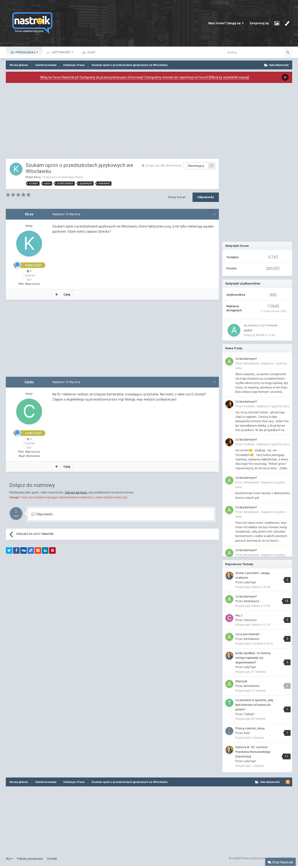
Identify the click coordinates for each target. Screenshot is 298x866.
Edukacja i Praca (72, 177)
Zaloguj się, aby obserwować (163, 165)
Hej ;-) (238, 615)
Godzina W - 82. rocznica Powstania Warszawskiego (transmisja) (252, 752)
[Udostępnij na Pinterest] (52, 550)
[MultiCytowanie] (56, 294)
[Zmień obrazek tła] (276, 23)
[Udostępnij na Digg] (23, 550)
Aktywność (61, 52)
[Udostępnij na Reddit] (38, 550)
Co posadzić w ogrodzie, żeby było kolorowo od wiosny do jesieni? (254, 705)
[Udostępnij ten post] (214, 214)
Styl (8, 858)
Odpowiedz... (45, 514)
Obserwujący (195, 165)
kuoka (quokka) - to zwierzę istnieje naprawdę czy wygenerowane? (252, 658)
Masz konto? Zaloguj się (225, 23)
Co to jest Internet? (247, 634)
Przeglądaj (25, 52)
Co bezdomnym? (246, 358)
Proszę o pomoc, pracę (249, 728)
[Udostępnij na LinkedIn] (45, 550)
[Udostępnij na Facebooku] (16, 550)
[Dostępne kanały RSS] (287, 782)
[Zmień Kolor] (287, 23)
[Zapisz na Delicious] (30, 550)
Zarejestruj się (259, 23)
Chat (91, 52)
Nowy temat (176, 197)
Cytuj (66, 294)
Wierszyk (241, 681)
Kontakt (52, 858)
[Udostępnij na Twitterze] (9, 550)
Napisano (66, 214)
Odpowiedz (205, 197)
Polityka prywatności (30, 858)
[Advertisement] (112, 122)
